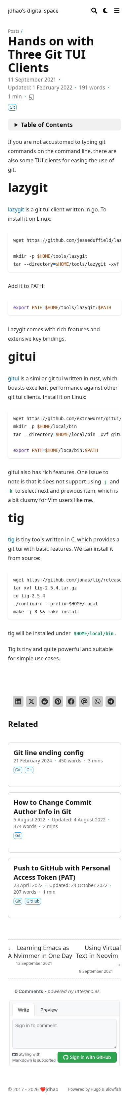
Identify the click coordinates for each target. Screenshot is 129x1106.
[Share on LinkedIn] (18, 701)
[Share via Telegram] (111, 701)
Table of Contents (47, 125)
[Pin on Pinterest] (58, 701)
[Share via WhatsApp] (97, 701)
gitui (13, 378)
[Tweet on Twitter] (31, 701)
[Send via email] (84, 701)
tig (11, 539)
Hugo (96, 1089)
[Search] (94, 11)
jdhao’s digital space (33, 10)
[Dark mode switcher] (105, 11)
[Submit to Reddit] (44, 701)
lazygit (16, 209)
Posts (14, 31)
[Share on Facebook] (71, 701)
